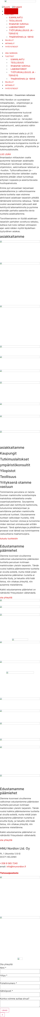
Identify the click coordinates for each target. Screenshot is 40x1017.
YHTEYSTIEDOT (11, 47)
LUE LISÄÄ (5, 154)
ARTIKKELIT (10, 43)
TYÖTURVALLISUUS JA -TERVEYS (22, 74)
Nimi (3, 968)
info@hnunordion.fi (16, 866)
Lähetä (4, 1010)
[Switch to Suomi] (6, 7)
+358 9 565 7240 (9, 863)
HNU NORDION (11, 53)
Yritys (3, 975)
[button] (20, 154)
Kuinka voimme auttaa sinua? (14, 999)
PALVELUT (9, 40)
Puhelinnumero (8, 983)
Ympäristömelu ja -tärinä (21, 37)
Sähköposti (6, 991)
